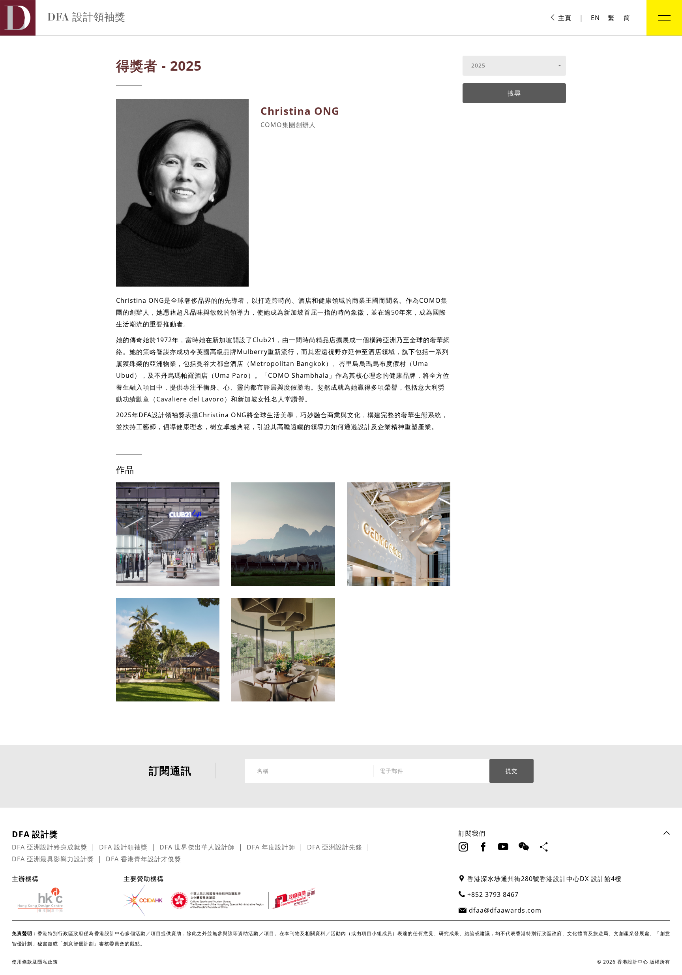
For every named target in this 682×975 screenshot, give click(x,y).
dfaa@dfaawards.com (505, 910)
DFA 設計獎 (35, 834)
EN (595, 17)
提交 (511, 770)
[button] (514, 65)
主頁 (563, 17)
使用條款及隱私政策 (35, 961)
